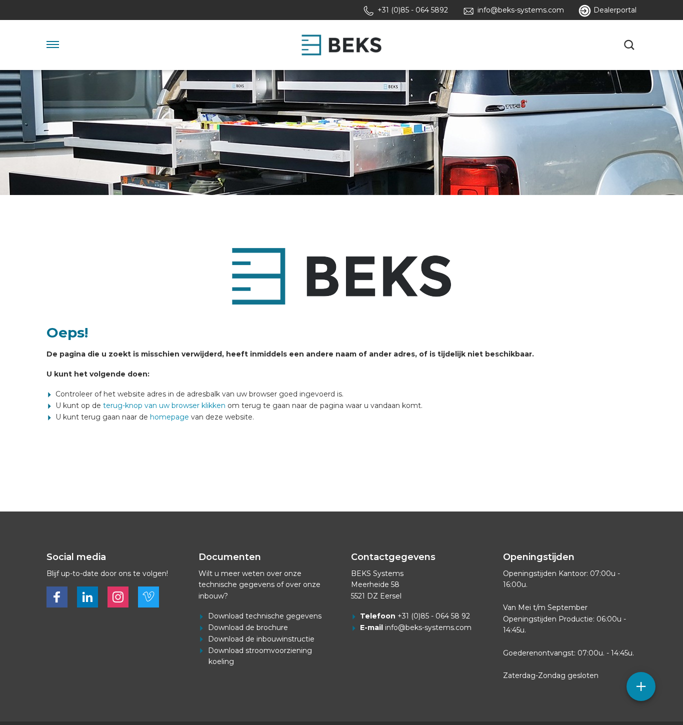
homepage (169, 417)
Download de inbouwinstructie (261, 639)
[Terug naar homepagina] (341, 45)
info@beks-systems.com (428, 627)
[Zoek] (630, 45)
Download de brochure (248, 627)
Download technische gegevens (265, 616)
